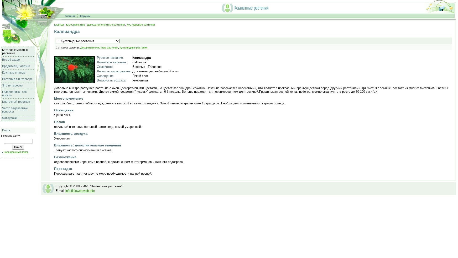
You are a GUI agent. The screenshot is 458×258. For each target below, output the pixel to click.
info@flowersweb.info (80, 191)
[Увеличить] (74, 82)
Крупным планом (13, 72)
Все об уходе (11, 59)
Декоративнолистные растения (106, 24)
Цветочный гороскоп (16, 101)
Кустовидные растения (141, 24)
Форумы (84, 16)
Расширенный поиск (16, 151)
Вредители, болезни (16, 66)
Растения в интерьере (17, 79)
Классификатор (75, 24)
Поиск (6, 130)
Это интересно (12, 85)
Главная (70, 16)
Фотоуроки (9, 118)
